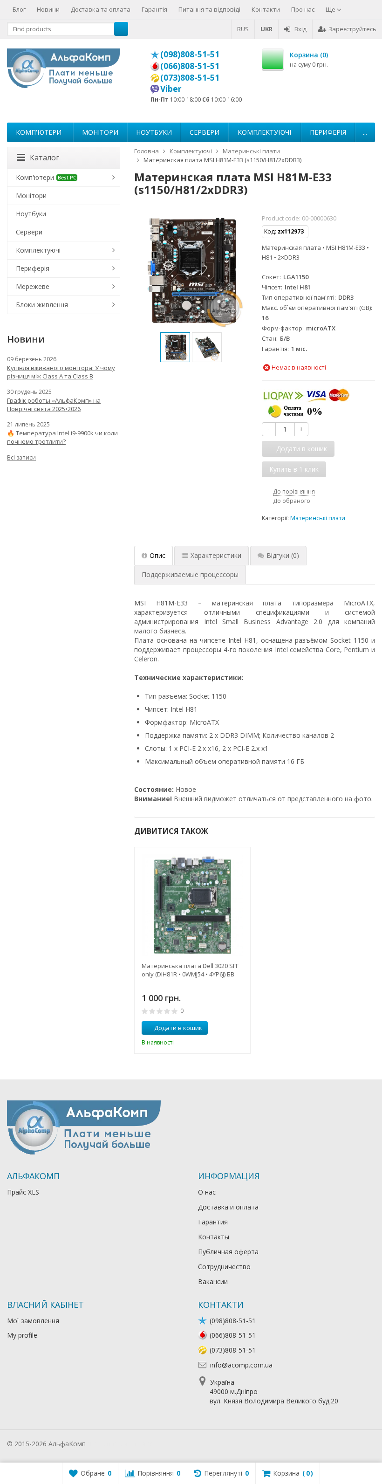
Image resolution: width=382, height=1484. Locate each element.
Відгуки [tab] (282, 555)
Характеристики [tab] (216, 555)
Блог (19, 9)
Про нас (302, 9)
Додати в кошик (178, 1028)
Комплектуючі (264, 132)
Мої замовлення (33, 1320)
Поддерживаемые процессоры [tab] (190, 574)
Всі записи (21, 457)
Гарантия (213, 1221)
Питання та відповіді (209, 9)
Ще (331, 9)
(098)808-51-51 (189, 54)
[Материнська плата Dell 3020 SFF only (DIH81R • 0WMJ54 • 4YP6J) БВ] (192, 905)
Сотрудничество (224, 1266)
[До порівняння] (226, 1028)
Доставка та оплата (100, 9)
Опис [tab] (157, 555)
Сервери (204, 132)
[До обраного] (240, 1028)
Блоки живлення (42, 304)
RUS (243, 29)
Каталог (44, 157)
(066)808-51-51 (189, 65)
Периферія (328, 132)
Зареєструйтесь (352, 29)
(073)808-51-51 (189, 77)
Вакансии (213, 1281)
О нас (207, 1192)
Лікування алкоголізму (123, 1443)
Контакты (213, 1236)
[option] (175, 347)
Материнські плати (317, 518)
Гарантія (154, 9)
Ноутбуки (154, 132)
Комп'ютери (38, 132)
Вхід (300, 29)
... (365, 132)
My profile (22, 1335)
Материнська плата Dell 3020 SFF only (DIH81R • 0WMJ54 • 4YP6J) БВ (190, 970)
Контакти (266, 9)
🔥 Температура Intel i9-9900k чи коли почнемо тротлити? (62, 437)
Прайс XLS (23, 1192)
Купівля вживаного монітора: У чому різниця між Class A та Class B (61, 372)
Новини (48, 9)
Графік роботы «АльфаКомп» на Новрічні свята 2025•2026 (54, 404)
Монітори (100, 132)
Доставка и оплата (228, 1206)
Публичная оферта (228, 1251)
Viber (171, 88)
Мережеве (32, 286)
